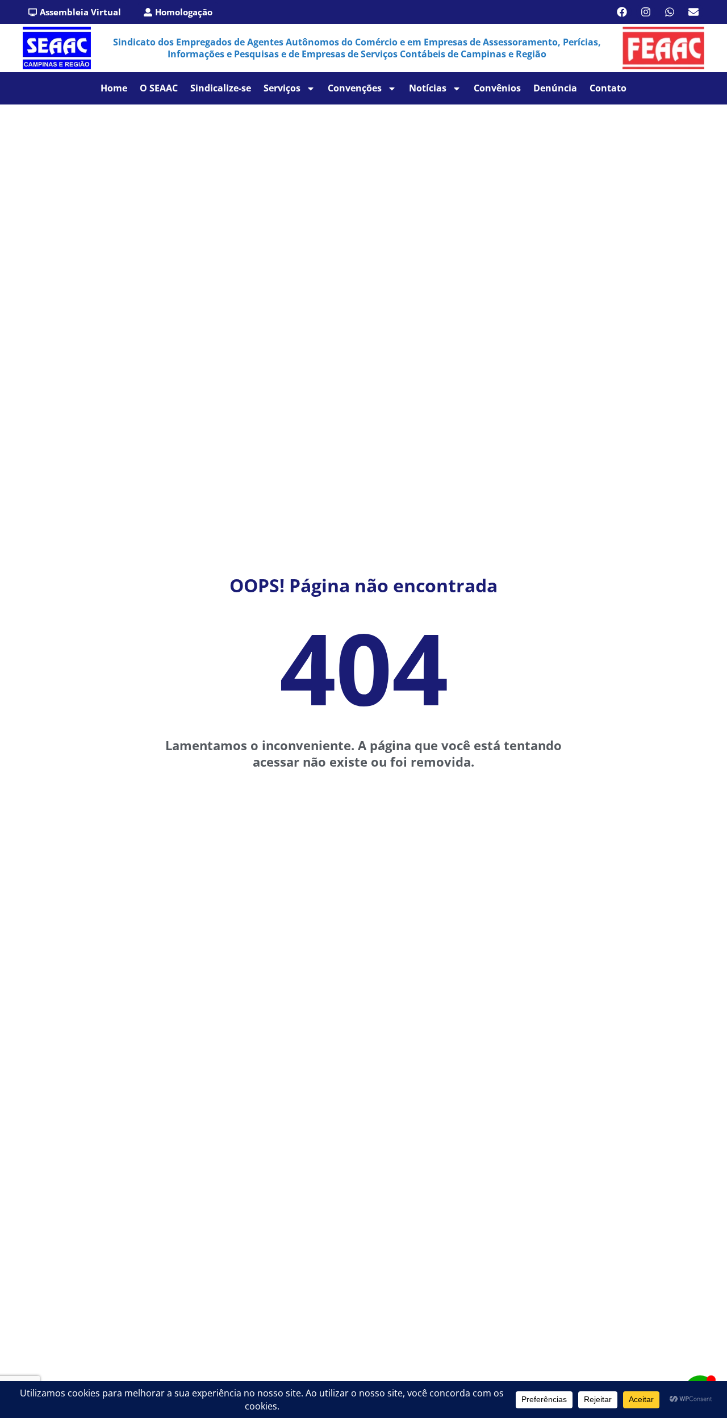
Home (114, 88)
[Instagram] (645, 12)
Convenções (355, 88)
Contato (608, 88)
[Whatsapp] (669, 12)
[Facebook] (622, 12)
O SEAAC (159, 88)
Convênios (497, 88)
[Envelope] (693, 12)
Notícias (427, 88)
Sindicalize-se (220, 88)
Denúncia (555, 88)
